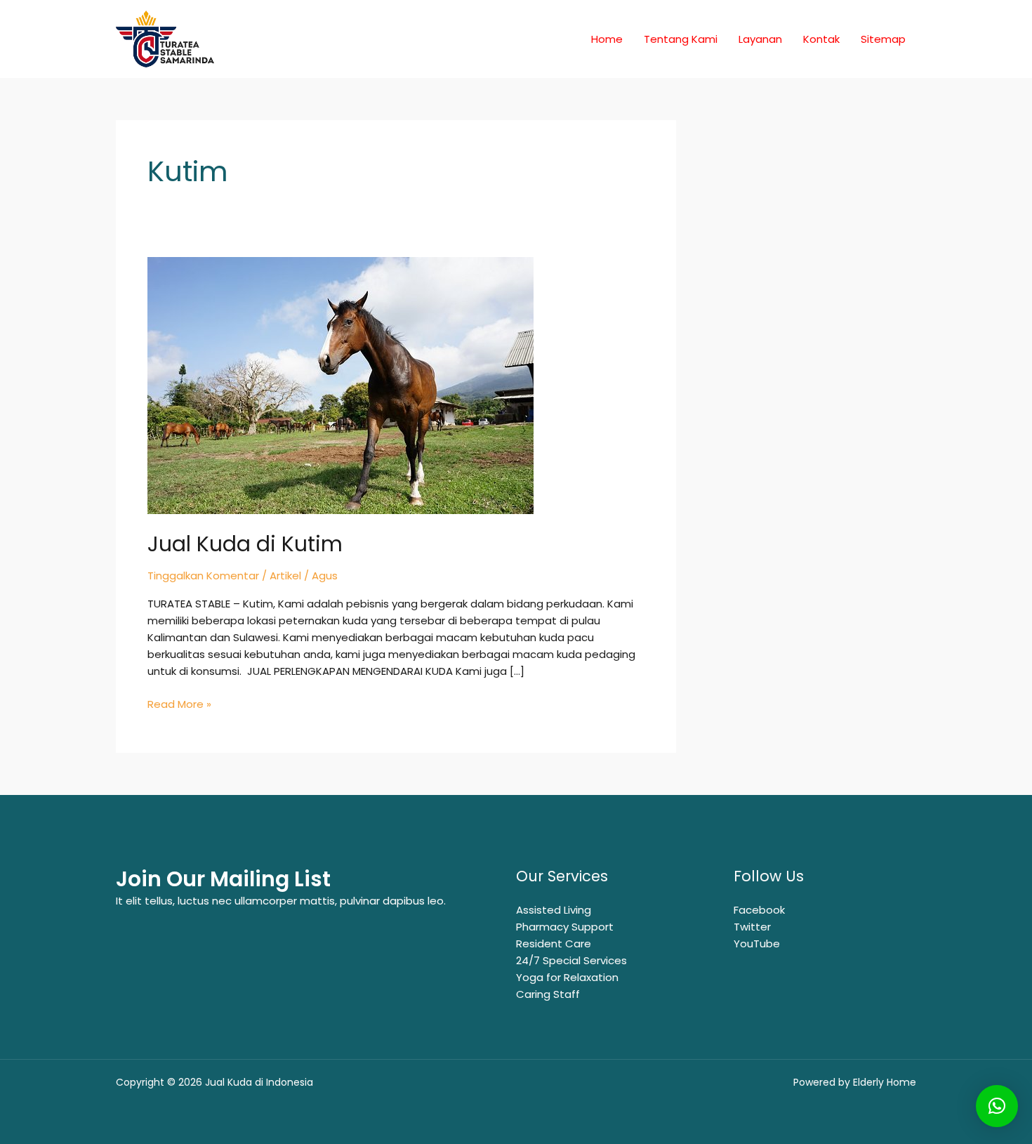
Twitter (752, 926)
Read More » (179, 703)
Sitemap (883, 39)
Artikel (285, 575)
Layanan (760, 39)
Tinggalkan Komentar (203, 575)
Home (607, 39)
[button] (997, 1106)
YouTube (757, 943)
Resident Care (553, 943)
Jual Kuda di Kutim (245, 544)
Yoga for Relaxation (567, 977)
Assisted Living (553, 909)
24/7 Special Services (571, 960)
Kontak (821, 39)
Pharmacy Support (565, 926)
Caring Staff (548, 994)
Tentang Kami (680, 39)
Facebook (759, 909)
